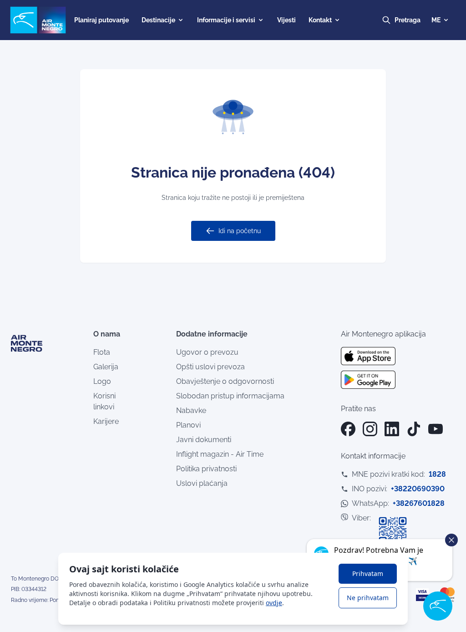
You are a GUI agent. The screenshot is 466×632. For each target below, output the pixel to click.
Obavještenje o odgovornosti (225, 381)
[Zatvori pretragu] (415, 20)
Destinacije (158, 20)
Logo (102, 381)
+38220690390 (418, 488)
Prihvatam (367, 573)
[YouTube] (435, 429)
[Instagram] (370, 429)
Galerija (105, 366)
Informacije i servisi (226, 20)
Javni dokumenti (203, 439)
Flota (101, 352)
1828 (437, 474)
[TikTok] (413, 429)
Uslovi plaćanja (202, 483)
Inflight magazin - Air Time (219, 454)
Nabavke (191, 410)
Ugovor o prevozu (207, 352)
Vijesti (286, 20)
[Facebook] (348, 429)
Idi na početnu (239, 230)
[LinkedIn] (392, 429)
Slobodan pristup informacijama (230, 396)
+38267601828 (419, 503)
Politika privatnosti (206, 468)
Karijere (106, 421)
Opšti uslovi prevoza (210, 366)
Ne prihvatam (368, 597)
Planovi (188, 425)
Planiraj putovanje (101, 20)
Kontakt (320, 20)
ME (436, 20)
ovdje (274, 602)
